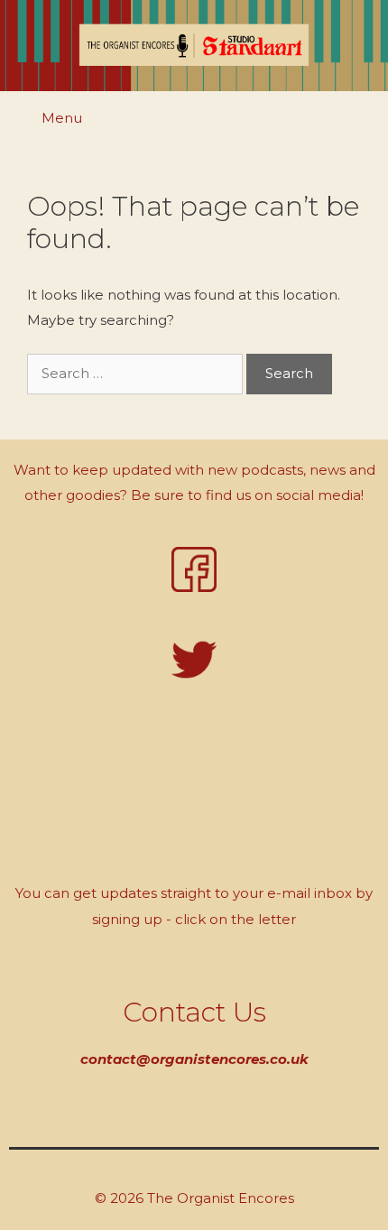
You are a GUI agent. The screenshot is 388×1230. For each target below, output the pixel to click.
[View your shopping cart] (364, 120)
